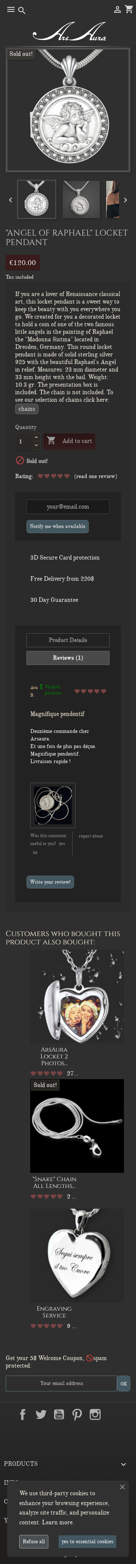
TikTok (68, 1432)
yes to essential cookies (87, 1541)
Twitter (40, 1414)
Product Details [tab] (68, 640)
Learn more (57, 1522)
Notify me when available (57, 526)
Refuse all (34, 1541)
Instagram (95, 1414)
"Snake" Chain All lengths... (54, 1182)
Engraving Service (54, 1312)
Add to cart (69, 440)
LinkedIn (113, 1414)
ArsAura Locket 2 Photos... (54, 1056)
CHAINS (27, 409)
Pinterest (77, 1414)
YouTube (58, 1414)
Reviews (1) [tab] (68, 657)
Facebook (22, 1414)
